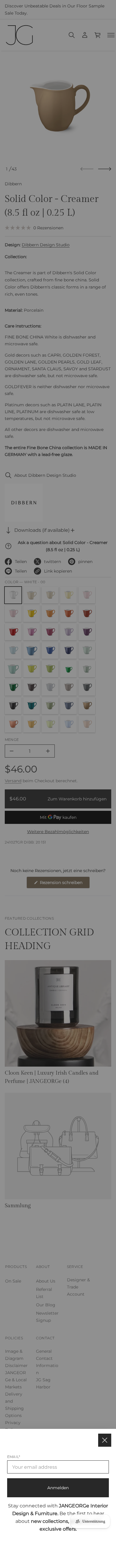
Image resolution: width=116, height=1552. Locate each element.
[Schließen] (104, 1440)
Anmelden (58, 1487)
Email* (13, 1456)
